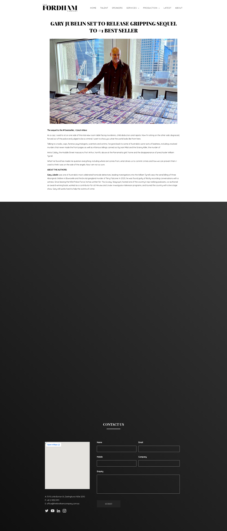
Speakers (117, 8)
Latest (167, 8)
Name (99, 442)
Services (132, 8)
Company (142, 457)
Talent (104, 8)
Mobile (100, 457)
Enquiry (100, 471)
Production (150, 8)
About (179, 8)
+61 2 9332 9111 (53, 500)
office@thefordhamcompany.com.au (63, 503)
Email (140, 442)
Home (93, 8)
